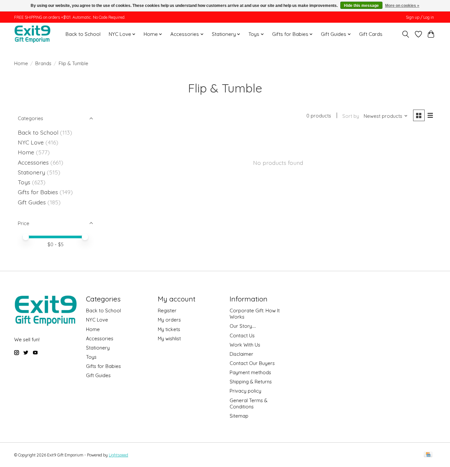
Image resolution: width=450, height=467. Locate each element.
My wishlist (169, 338)
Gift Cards (370, 34)
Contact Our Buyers (252, 363)
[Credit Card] (428, 455)
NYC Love (31, 142)
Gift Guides (32, 202)
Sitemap (239, 416)
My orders (169, 320)
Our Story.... (243, 326)
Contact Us (242, 335)
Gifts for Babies (38, 191)
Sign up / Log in (420, 17)
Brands (43, 63)
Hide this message (361, 5)
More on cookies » (402, 5)
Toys (24, 182)
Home (21, 63)
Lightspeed (118, 455)
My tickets (169, 329)
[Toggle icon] (405, 34)
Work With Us (245, 345)
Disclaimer (241, 354)
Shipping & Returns (251, 381)
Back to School (83, 34)
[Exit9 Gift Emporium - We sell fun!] (32, 34)
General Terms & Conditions (248, 403)
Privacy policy (245, 391)
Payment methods (250, 372)
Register (167, 310)
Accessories (33, 162)
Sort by (350, 116)
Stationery (31, 172)
